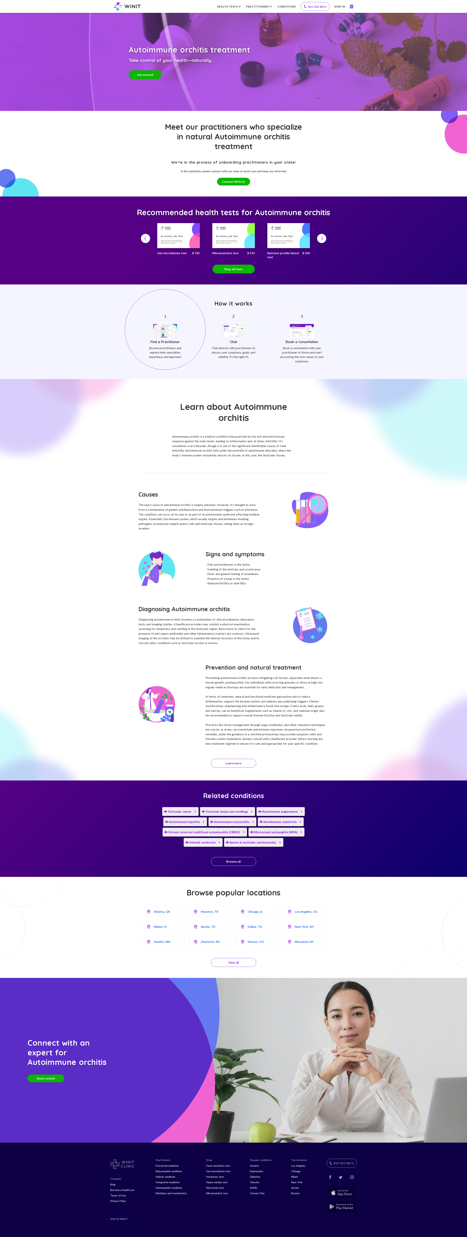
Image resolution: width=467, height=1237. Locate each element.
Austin (295, 1187)
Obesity (254, 1182)
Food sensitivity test (218, 1165)
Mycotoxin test (215, 1187)
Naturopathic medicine (169, 1171)
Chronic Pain (257, 1193)
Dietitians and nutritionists (171, 1193)
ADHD (253, 1187)
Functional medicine (167, 1165)
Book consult (46, 1078)
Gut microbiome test (218, 1171)
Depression (256, 1171)
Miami (294, 1176)
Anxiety (254, 1165)
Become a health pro (122, 1189)
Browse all (233, 861)
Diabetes (255, 1176)
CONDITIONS (286, 6)
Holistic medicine (165, 1176)
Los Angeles (298, 1165)
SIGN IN (339, 6)
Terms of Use (118, 1195)
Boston (295, 1193)
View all (233, 962)
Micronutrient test (217, 1193)
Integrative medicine (168, 1182)
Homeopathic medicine (169, 1187)
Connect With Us (233, 181)
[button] (145, 238)
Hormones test (215, 1176)
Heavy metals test (217, 1182)
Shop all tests (233, 269)
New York (296, 1182)
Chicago (296, 1171)
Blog (112, 1184)
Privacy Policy (118, 1200)
